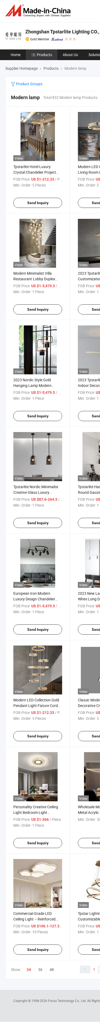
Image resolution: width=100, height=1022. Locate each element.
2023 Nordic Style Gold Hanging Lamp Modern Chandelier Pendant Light (34, 385)
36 (40, 969)
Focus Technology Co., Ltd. (67, 1000)
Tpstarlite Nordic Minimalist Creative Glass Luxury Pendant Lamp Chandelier (35, 492)
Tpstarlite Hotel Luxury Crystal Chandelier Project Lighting (34, 172)
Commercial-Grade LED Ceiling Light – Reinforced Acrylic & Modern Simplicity (35, 919)
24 (29, 969)
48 (52, 969)
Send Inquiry (38, 203)
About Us (70, 54)
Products (44, 54)
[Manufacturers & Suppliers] (39, 10)
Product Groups (28, 83)
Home (16, 54)
